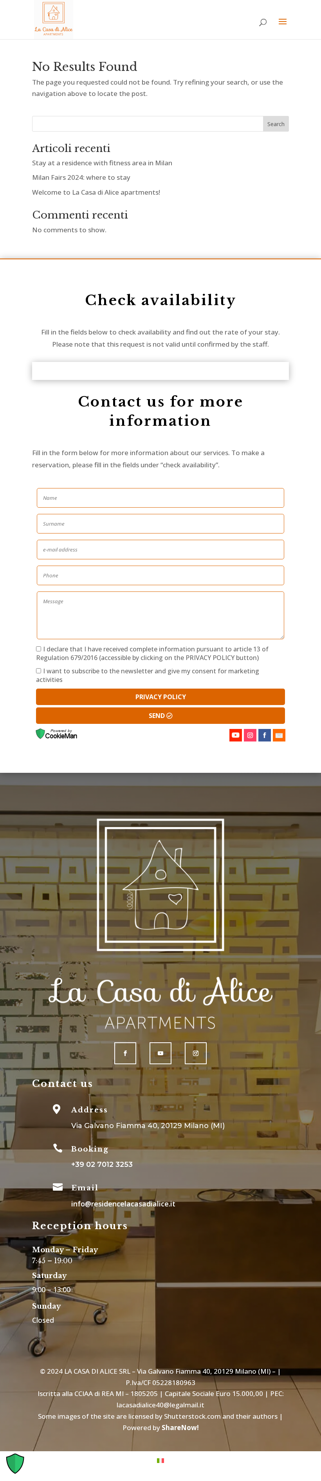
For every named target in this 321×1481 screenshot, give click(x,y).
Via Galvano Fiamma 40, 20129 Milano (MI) (148, 1125)
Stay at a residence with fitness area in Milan (102, 162)
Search (276, 124)
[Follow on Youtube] (160, 1053)
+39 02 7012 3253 (102, 1164)
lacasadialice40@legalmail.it (160, 1404)
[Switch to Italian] (160, 1459)
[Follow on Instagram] (196, 1053)
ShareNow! (180, 1427)
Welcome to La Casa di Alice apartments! (96, 192)
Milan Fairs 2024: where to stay (81, 177)
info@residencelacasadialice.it (123, 1203)
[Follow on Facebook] (125, 1053)
